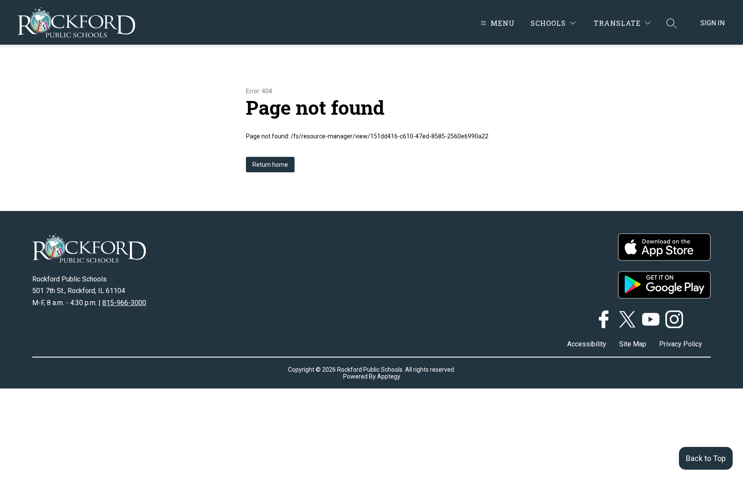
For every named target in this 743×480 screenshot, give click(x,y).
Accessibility (586, 344)
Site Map (632, 344)
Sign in (712, 23)
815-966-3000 (124, 303)
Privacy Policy (680, 344)
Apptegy (388, 376)
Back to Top (706, 458)
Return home (270, 164)
